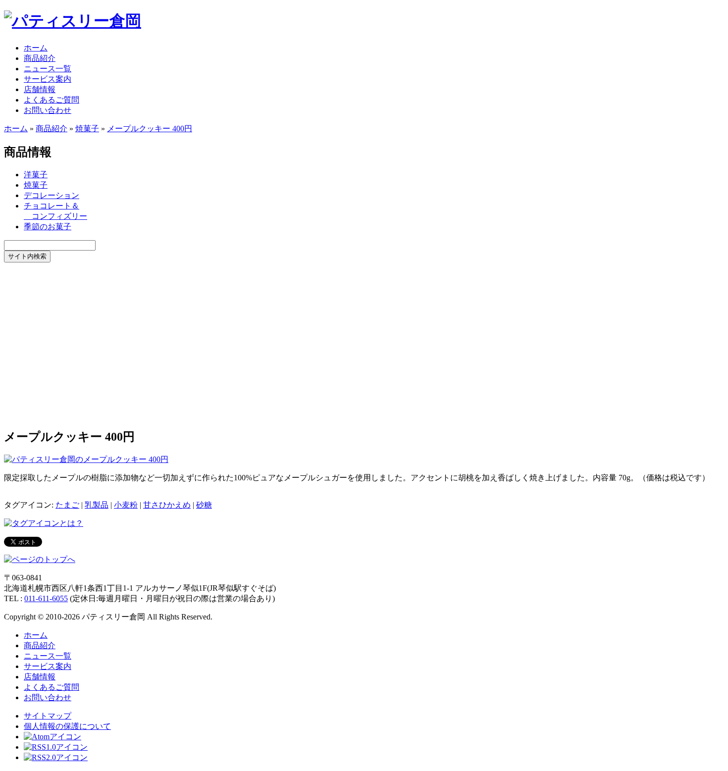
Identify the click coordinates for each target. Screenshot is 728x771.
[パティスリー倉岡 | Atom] (52, 736)
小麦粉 (126, 505)
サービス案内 (47, 79)
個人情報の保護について (67, 726)
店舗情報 (39, 89)
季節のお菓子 (47, 226)
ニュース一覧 (47, 68)
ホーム (36, 48)
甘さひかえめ (167, 505)
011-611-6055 (46, 598)
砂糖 (204, 505)
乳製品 (96, 505)
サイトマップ (47, 716)
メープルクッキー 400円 (149, 128)
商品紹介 (39, 58)
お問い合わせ (47, 110)
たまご (67, 505)
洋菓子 (36, 174)
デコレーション (51, 195)
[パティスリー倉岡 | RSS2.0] (56, 757)
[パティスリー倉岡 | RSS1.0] (56, 747)
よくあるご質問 (51, 100)
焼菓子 (87, 128)
